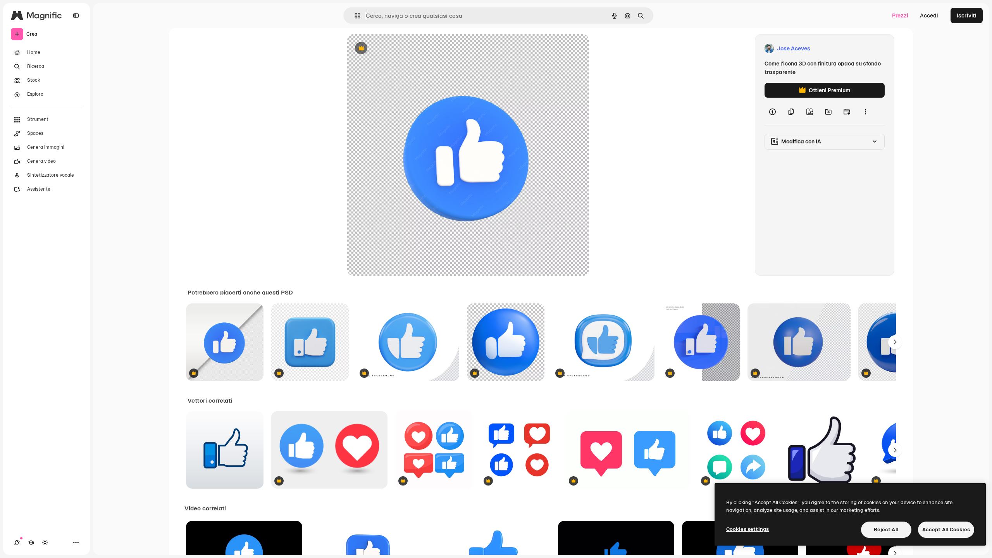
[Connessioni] (17, 542)
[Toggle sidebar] (76, 15)
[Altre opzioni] (865, 111)
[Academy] (31, 542)
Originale (398, 48)
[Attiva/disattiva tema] (45, 542)
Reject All (886, 529)
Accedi (929, 15)
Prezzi (900, 15)
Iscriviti (966, 15)
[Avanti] (895, 342)
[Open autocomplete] (354, 16)
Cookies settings (747, 529)
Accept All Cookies (946, 529)
